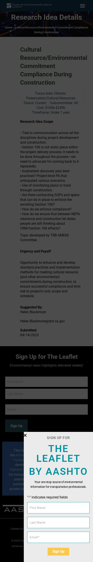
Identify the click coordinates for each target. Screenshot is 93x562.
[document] (46, 281)
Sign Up (58, 551)
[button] (25, 435)
